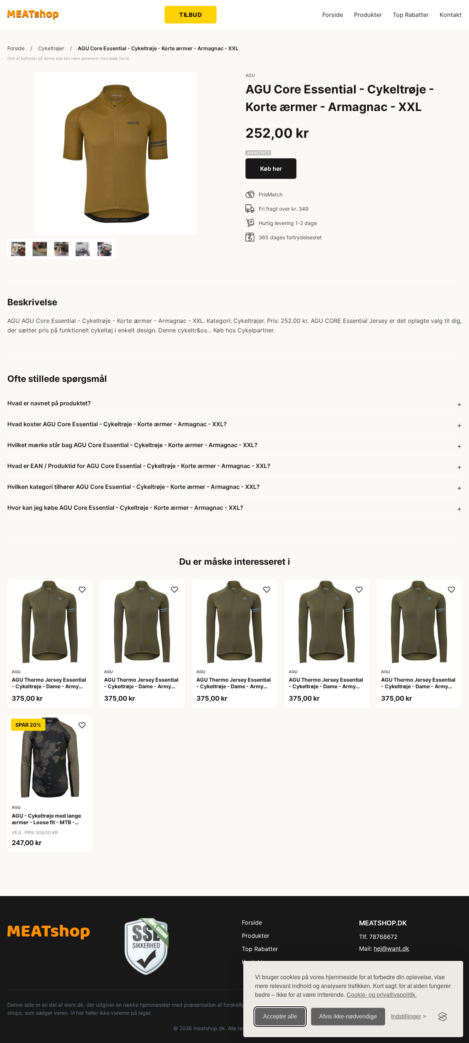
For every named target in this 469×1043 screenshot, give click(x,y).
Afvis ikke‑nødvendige (348, 1016)
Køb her (271, 168)
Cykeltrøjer (51, 48)
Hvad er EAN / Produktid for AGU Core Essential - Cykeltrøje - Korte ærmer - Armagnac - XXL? (138, 465)
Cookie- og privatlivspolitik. (382, 994)
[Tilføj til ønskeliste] (82, 589)
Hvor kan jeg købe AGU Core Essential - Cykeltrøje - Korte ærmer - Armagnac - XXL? (125, 507)
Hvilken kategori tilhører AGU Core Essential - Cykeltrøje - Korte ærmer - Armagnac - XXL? (133, 486)
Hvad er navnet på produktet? (49, 403)
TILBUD (190, 14)
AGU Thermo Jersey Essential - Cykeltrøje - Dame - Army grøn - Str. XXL (418, 686)
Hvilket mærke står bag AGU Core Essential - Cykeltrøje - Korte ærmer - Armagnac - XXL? (132, 445)
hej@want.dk (391, 948)
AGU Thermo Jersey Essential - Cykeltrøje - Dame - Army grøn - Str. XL (326, 686)
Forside (332, 14)
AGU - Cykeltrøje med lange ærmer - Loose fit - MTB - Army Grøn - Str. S (46, 822)
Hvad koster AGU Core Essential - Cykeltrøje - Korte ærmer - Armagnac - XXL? (117, 424)
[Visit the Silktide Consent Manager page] (442, 1016)
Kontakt (451, 14)
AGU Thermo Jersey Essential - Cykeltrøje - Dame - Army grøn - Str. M (141, 686)
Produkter (368, 14)
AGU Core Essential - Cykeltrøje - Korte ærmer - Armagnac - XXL (158, 48)
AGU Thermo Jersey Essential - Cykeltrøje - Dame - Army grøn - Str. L (49, 686)
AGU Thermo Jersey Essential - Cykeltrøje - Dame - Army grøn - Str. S (233, 686)
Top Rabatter (411, 14)
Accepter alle (280, 1016)
